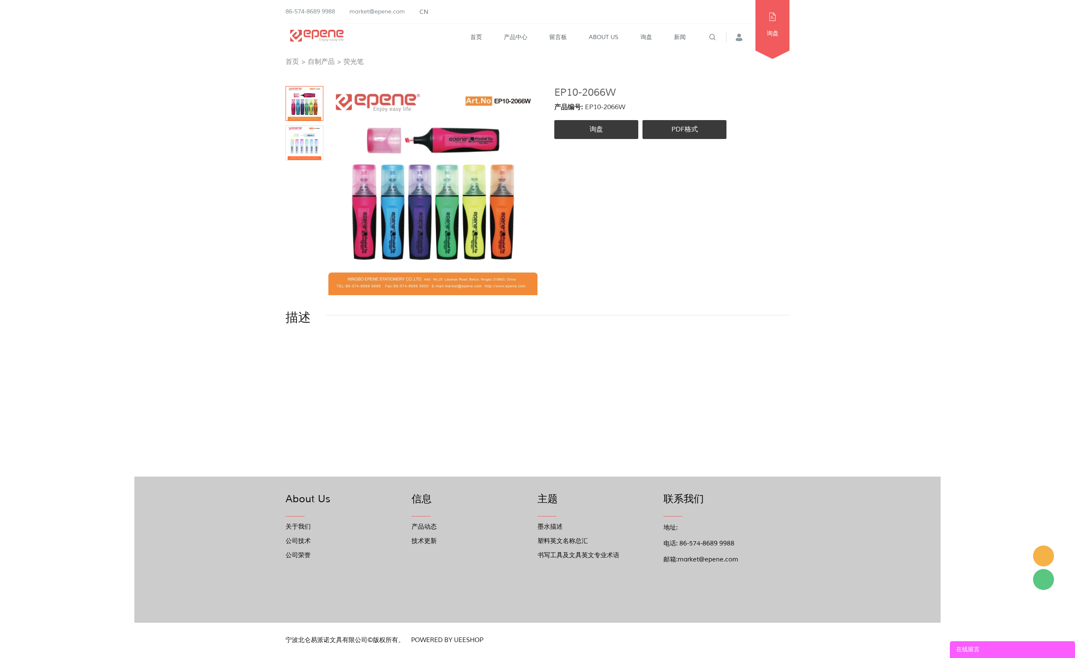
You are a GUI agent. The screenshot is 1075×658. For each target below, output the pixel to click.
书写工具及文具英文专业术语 (578, 555)
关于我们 (298, 527)
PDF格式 (684, 129)
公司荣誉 (298, 555)
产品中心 (515, 37)
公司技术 (298, 541)
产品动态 (424, 527)
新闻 (680, 37)
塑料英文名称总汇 (563, 541)
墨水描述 (550, 527)
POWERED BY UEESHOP (447, 640)
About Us (604, 37)
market (1043, 555)
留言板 (558, 37)
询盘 (646, 37)
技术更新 (424, 541)
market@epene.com (377, 11)
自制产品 (321, 62)
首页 (476, 37)
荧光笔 (353, 62)
